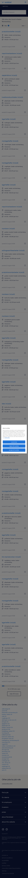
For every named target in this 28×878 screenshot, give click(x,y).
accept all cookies (14, 450)
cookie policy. (7, 437)
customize (14, 442)
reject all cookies (14, 446)
